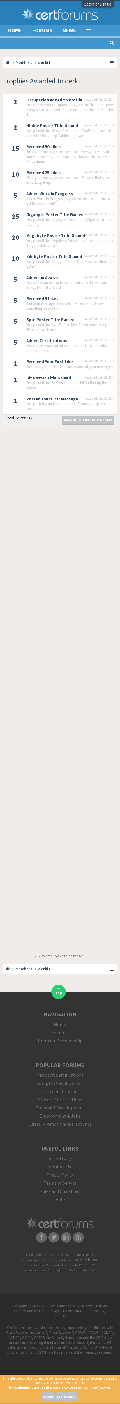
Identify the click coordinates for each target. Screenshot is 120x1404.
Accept (48, 1397)
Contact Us (60, 1167)
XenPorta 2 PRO (35, 1265)
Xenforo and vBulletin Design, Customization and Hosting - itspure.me (60, 1313)
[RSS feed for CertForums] (79, 1237)
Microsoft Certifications (60, 1075)
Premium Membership (60, 1041)
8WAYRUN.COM (85, 1265)
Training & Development (60, 1108)
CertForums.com (85, 1270)
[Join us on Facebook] (41, 1237)
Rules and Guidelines (60, 1191)
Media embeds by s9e (80, 1255)
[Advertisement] (58, 691)
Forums (42, 30)
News (69, 30)
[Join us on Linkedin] (66, 1237)
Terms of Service (60, 1183)
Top (58, 992)
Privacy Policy (60, 1175)
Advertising (60, 1158)
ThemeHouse (85, 1260)
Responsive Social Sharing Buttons (47, 1270)
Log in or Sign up (97, 4)
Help (60, 1199)
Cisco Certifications (60, 1091)
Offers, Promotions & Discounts (60, 1124)
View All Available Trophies (88, 420)
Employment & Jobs (60, 1116)
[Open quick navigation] (112, 62)
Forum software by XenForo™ (45, 1255)
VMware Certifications (60, 1099)
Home (15, 30)
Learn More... (67, 1397)
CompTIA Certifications (60, 1083)
